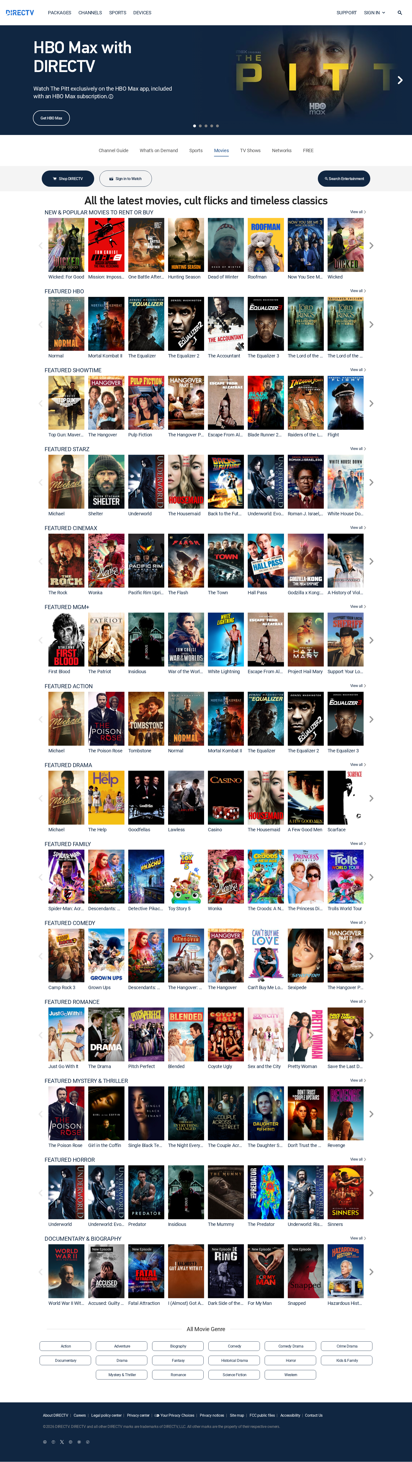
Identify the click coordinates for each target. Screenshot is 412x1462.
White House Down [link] (347, 513)
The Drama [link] (99, 1066)
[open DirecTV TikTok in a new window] (88, 1442)
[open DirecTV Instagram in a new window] (70, 1442)
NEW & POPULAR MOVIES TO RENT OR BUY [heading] (99, 212)
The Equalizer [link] (142, 355)
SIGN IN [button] (372, 12)
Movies (221, 150)
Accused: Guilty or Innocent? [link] (116, 1303)
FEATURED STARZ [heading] (67, 449)
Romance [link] (178, 1374)
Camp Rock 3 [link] (61, 987)
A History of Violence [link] (349, 592)
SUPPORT (347, 12)
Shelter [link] (95, 513)
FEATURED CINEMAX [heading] (71, 528)
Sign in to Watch (128, 178)
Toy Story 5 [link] (179, 908)
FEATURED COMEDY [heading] (70, 923)
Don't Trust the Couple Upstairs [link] (319, 1145)
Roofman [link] (257, 277)
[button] (399, 12)
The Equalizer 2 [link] (183, 355)
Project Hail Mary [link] (305, 671)
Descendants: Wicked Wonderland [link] (123, 908)
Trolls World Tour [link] (345, 908)
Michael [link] (56, 513)
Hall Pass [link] (257, 592)
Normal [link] (56, 355)
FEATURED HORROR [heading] (70, 1159)
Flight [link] (333, 434)
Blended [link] (176, 1066)
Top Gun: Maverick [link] (67, 434)
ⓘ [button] (110, 96)
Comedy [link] (234, 1346)
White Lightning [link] (224, 671)
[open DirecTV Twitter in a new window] (62, 1442)
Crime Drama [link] (347, 1346)
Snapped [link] (297, 1303)
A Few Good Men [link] (305, 829)
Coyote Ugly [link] (220, 1066)
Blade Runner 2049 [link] (267, 434)
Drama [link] (122, 1360)
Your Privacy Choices (177, 1415)
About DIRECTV (55, 1415)
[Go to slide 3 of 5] (206, 125)
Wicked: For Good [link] (66, 277)
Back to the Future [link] (226, 513)
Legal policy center (106, 1415)
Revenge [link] (336, 1145)
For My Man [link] (260, 1303)
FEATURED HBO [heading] (64, 291)
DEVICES (142, 12)
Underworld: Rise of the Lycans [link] (319, 1224)
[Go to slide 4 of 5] (211, 125)
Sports (196, 150)
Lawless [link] (176, 829)
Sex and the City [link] (264, 1066)
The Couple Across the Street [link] (238, 1145)
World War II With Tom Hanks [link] (78, 1303)
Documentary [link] (66, 1360)
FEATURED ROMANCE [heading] (72, 1002)
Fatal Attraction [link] (144, 1303)
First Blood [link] (59, 671)
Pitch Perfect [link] (141, 1066)
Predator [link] (137, 1224)
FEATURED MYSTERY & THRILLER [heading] (86, 1081)
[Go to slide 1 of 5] (194, 125)
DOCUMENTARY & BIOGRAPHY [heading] (83, 1238)
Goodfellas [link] (139, 829)
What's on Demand (159, 150)
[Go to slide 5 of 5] (217, 125)
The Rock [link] (57, 592)
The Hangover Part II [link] (189, 434)
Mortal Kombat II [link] (105, 355)
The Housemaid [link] (184, 513)
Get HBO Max (51, 118)
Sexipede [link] (297, 987)
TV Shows (250, 150)
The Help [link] (97, 829)
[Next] (400, 80)
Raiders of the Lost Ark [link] (311, 434)
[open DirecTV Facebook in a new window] (53, 1442)
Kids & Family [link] (347, 1360)
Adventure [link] (122, 1346)
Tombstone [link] (139, 750)
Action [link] (66, 1346)
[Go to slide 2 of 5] (200, 125)
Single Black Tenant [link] (148, 1145)
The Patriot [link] (99, 671)
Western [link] (290, 1374)
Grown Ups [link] (99, 987)
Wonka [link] (95, 592)
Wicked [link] (335, 277)
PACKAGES (59, 12)
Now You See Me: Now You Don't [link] (320, 277)
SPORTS (117, 12)
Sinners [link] (335, 1224)
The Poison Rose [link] (105, 750)
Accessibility (289, 1415)
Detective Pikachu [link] (146, 908)
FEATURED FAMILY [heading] (68, 844)
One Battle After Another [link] (153, 277)
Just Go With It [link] (63, 1066)
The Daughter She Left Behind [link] (278, 1145)
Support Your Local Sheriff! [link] (355, 671)
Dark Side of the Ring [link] (229, 1303)
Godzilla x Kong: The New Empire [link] (321, 592)
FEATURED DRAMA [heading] (68, 765)
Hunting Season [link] (184, 277)
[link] (66, 245)
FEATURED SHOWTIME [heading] (73, 370)
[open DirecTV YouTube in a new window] (79, 1442)
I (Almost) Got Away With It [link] (195, 1303)
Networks (282, 150)
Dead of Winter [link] (223, 277)
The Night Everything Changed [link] (199, 1145)
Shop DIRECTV (70, 178)
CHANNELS (90, 12)
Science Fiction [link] (235, 1374)
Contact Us (314, 1415)
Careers (79, 1415)
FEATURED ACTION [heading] (69, 686)
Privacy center (137, 1415)
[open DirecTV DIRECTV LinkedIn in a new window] (45, 1442)
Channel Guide (114, 150)
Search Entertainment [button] (346, 178)
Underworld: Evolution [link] (270, 513)
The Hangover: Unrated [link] (191, 987)
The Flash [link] (178, 592)
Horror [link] (291, 1360)
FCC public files (262, 1415)
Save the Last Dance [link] (348, 1066)
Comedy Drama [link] (290, 1346)
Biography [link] (178, 1346)
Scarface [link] (337, 829)
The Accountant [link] (224, 355)
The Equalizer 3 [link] (263, 355)
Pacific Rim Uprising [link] (148, 592)
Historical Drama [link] (234, 1360)
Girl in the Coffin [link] (104, 1145)
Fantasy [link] (178, 1360)
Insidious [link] (137, 671)
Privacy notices (211, 1415)
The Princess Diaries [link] (309, 908)
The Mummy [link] (221, 1224)
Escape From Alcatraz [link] (230, 434)
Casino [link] (215, 829)
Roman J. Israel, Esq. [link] (309, 513)
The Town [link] (218, 592)
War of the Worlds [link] (186, 671)
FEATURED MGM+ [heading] (67, 607)
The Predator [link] (261, 1224)
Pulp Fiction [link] (140, 434)
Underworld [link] (140, 513)
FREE (308, 150)
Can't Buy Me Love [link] (266, 987)
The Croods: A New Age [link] (272, 908)
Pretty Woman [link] (302, 1066)
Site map (236, 1415)
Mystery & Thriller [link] (122, 1374)
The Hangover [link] (102, 434)
